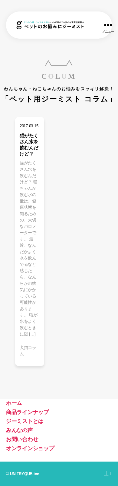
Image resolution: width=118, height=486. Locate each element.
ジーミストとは (25, 421)
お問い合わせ (22, 439)
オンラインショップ (30, 448)
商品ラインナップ (27, 412)
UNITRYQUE (21, 474)
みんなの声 (19, 430)
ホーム (14, 403)
